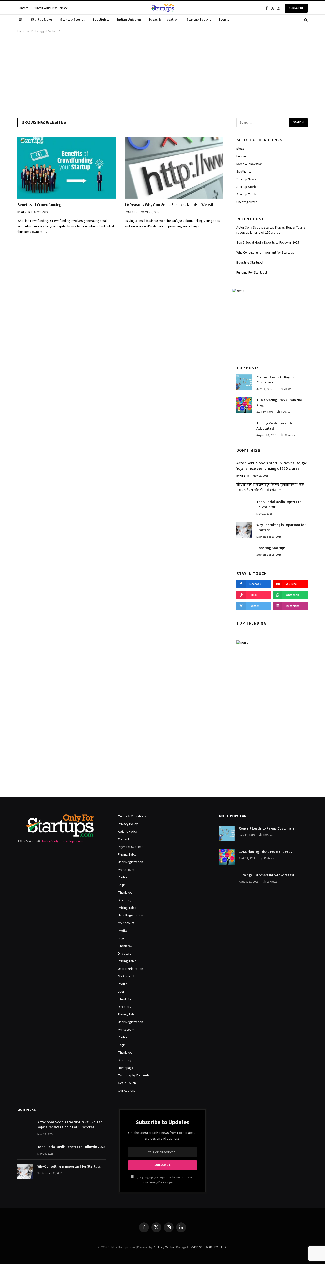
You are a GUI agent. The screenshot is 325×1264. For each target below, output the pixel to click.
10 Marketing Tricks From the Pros (279, 403)
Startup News (42, 19)
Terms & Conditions (132, 816)
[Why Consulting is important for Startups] (244, 530)
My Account (126, 869)
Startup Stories (72, 19)
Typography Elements (134, 1075)
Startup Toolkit (198, 19)
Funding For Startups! (251, 272)
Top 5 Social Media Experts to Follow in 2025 (267, 242)
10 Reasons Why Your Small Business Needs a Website (170, 205)
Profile (123, 877)
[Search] (305, 20)
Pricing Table (127, 854)
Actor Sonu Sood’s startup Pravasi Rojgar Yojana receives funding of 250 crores (270, 230)
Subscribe (296, 8)
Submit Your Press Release (51, 8)
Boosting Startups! (249, 262)
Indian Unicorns (129, 19)
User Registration (130, 862)
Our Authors (126, 1090)
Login (122, 885)
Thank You (125, 892)
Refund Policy (128, 831)
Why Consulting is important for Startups (265, 252)
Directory (124, 900)
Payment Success (130, 847)
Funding (242, 156)
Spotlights (101, 19)
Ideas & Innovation (164, 19)
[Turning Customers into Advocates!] (244, 428)
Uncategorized (247, 202)
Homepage (126, 1067)
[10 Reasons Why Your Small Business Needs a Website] (174, 167)
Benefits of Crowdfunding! (40, 205)
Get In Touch (127, 1083)
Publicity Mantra (163, 1247)
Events (224, 19)
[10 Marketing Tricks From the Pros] (244, 405)
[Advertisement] (162, 74)
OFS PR (25, 212)
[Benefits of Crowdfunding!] (66, 167)
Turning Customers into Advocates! (274, 426)
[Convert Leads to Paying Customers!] (244, 382)
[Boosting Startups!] (244, 553)
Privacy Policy (128, 824)
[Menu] (20, 20)
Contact (22, 8)
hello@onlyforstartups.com (62, 841)
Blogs (240, 148)
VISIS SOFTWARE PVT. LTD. (209, 1247)
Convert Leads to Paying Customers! (275, 380)
